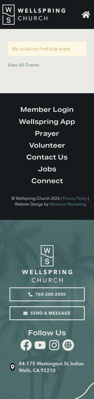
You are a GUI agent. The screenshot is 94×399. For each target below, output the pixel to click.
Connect (47, 181)
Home (86, 14)
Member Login (47, 109)
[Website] (68, 345)
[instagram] (54, 346)
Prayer (47, 133)
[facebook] (26, 346)
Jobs (47, 169)
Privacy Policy (75, 198)
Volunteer (47, 145)
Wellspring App (47, 121)
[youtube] (40, 346)
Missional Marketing (68, 204)
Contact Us (47, 157)
